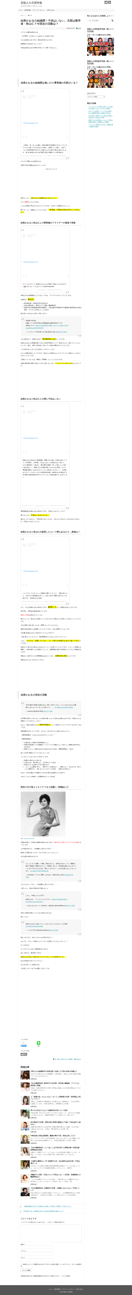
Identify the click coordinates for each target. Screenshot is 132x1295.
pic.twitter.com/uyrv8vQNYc (34, 902)
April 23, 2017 (62, 332)
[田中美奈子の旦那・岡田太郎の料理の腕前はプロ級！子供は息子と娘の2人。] (25, 1125)
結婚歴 (70, 1059)
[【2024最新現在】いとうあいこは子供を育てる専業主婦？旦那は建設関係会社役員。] (25, 1151)
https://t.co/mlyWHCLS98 (43, 325)
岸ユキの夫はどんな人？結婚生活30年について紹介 (49, 1110)
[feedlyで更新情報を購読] (106, 2)
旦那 (58, 1059)
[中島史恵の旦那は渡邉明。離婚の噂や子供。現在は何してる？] (25, 1139)
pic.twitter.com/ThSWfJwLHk (39, 871)
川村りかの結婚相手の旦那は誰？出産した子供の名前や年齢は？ (54, 1071)
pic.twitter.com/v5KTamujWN (64, 707)
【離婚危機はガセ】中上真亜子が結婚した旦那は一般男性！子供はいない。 (48, 1206)
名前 (23, 1244)
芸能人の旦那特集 (31, 2)
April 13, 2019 (53, 930)
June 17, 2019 (47, 711)
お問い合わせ (50, 10)
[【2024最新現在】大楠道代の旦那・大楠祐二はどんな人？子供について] (25, 1191)
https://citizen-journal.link (29, 838)
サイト (23, 1257)
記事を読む (34, 1078)
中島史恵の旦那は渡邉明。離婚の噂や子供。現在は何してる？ (53, 1136)
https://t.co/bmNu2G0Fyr (59, 899)
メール (24, 1251)
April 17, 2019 (70, 905)
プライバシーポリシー (39, 10)
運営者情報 (27, 10)
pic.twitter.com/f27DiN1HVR (34, 328)
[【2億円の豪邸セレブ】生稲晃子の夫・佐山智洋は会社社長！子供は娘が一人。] (25, 1164)
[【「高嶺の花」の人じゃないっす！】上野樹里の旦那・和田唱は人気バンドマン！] (25, 1100)
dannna (78, 1059)
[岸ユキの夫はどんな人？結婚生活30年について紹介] (25, 1113)
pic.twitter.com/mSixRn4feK (34, 926)
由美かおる (64, 1059)
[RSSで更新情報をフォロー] (109, 2)
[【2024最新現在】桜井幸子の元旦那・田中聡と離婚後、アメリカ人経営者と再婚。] (25, 1086)
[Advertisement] (51, 62)
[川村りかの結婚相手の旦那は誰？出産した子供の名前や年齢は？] (25, 1074)
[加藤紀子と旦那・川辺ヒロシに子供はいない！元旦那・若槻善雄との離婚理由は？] (25, 1178)
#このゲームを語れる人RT (59, 325)
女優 (79, 28)
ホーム (21, 10)
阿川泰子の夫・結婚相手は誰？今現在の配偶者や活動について (44, 1211)
